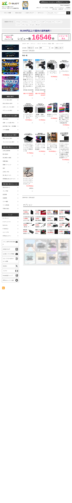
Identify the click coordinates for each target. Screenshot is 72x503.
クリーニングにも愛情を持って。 (41, 245)
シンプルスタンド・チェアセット (52, 72)
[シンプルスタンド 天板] (64, 108)
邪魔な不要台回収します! (52, 258)
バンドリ (18, 24)
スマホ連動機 (6, 129)
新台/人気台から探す (7, 103)
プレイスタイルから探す (8, 142)
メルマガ (5, 270)
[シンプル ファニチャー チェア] (52, 64)
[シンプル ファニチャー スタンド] (64, 64)
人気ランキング (30, 12)
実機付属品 (5, 161)
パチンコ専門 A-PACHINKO (9, 243)
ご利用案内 (67, 7)
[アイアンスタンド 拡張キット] (64, 137)
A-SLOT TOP (25, 43)
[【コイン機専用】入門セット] (28, 64)
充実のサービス (30, 245)
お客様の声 (60, 9)
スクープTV (6, 232)
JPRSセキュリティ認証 (8, 280)
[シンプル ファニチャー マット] (28, 137)
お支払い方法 (41, 258)
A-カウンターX (6, 221)
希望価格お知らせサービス (9, 178)
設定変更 (5, 194)
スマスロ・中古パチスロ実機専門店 (10, 8)
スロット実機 (7, 12)
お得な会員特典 (6, 150)
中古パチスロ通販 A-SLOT (7, 6)
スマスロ (18, 22)
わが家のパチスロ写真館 (8, 254)
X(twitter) (5, 266)
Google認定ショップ (8, 275)
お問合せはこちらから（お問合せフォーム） (55, 2)
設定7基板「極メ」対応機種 (9, 126)
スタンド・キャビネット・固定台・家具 (45, 43)
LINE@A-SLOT (6, 249)
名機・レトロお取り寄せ (8, 122)
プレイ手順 (5, 191)
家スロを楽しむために (30, 258)
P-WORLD (5, 228)
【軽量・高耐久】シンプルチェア (40, 116)
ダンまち (32, 24)
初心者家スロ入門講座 (52, 245)
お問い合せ (54, 9)
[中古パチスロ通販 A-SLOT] (10, 4)
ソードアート (58, 22)
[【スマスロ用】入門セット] (40, 64)
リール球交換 (6, 205)
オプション (41, 12)
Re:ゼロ (38, 24)
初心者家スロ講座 (7, 157)
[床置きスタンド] (52, 108)
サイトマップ (67, 9)
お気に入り (38, 7)
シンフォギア (41, 22)
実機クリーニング (7, 164)
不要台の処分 (6, 208)
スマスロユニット (26, 22)
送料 (4, 168)
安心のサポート (6, 187)
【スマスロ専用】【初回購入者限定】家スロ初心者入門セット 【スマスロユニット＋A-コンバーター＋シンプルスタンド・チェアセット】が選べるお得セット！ (40, 79)
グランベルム (25, 24)
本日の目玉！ (6, 119)
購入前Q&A (5, 154)
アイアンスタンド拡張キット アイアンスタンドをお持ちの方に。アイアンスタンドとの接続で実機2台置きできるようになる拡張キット (64, 150)
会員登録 (51, 7)
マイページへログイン (59, 7)
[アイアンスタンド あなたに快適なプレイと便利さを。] (52, 137)
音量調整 (5, 198)
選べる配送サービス (63, 245)
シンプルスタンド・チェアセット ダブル (28, 116)
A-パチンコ (6, 218)
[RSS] (3, 288)
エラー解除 (5, 201)
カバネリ (34, 22)
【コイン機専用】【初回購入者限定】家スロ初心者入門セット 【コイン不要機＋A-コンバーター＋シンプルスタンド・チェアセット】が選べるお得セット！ (28, 79)
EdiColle (5, 225)
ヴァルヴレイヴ (50, 22)
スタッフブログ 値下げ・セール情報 (9, 260)
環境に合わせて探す (7, 138)
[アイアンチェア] (28, 172)
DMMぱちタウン (7, 235)
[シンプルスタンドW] (28, 108)
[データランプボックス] (40, 137)
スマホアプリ (63, 258)
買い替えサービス (7, 175)
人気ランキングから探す (8, 107)
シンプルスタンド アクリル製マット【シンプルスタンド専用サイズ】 (28, 147)
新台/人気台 (18, 12)
